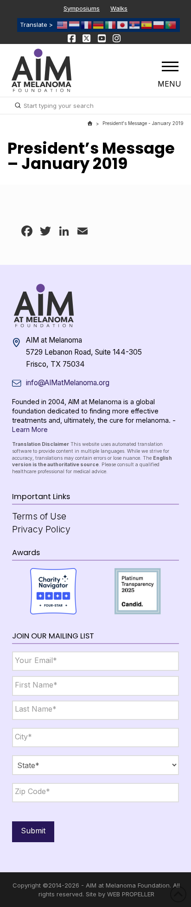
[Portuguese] (171, 24)
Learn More (30, 429)
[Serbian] (135, 24)
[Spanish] (147, 24)
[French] (87, 24)
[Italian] (111, 24)
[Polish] (159, 24)
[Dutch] (75, 24)
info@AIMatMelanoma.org (67, 382)
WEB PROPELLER (130, 894)
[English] (63, 24)
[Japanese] (123, 24)
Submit (33, 830)
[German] (99, 24)
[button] (170, 66)
